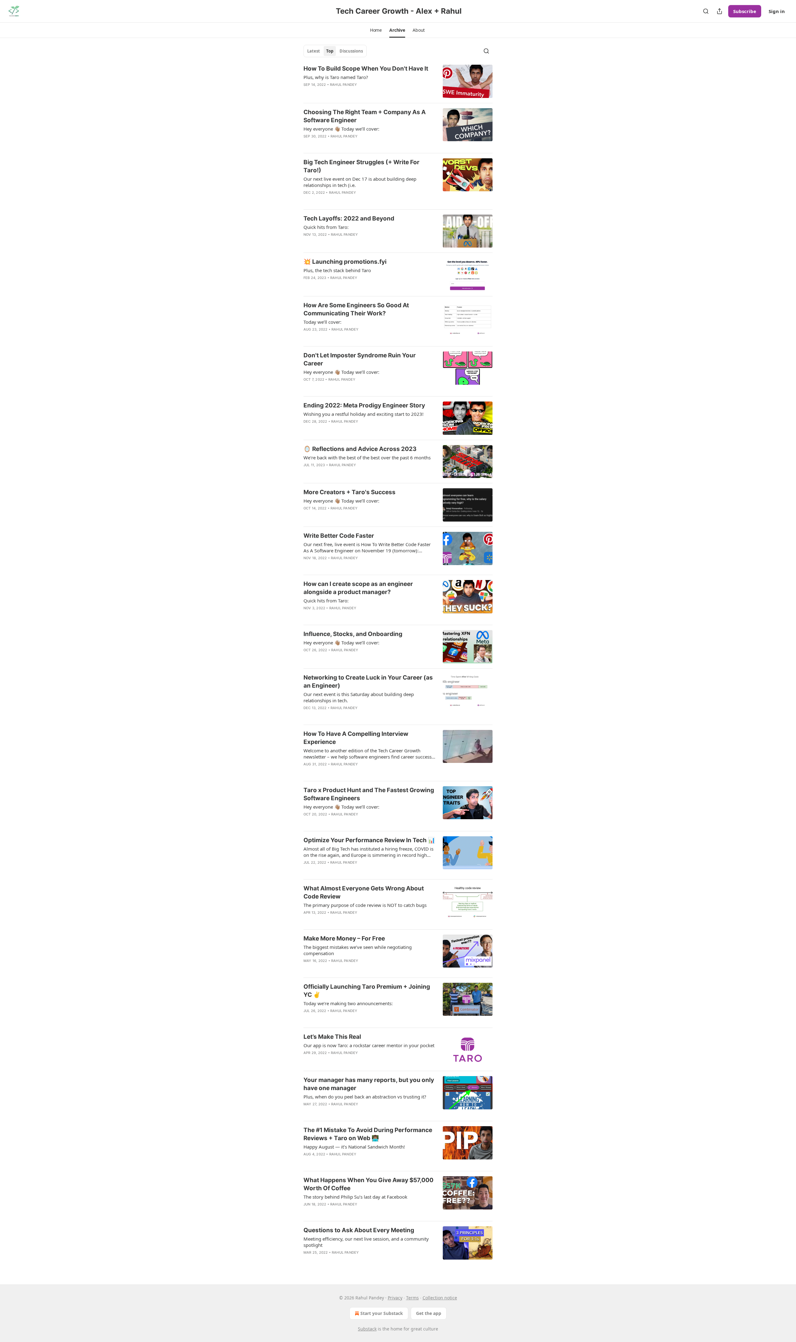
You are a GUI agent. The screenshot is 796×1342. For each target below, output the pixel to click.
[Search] (706, 11)
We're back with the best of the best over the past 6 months (367, 457)
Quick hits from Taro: (326, 227)
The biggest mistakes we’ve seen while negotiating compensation (357, 950)
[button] (376, 30)
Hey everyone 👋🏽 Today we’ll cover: (341, 129)
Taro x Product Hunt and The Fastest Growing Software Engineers (368, 794)
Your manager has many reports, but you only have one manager (368, 1084)
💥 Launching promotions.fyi (344, 261)
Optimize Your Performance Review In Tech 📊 (369, 840)
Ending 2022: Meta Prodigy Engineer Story (364, 405)
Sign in (777, 11)
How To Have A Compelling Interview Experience (355, 737)
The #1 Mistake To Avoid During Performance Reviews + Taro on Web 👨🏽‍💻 (367, 1134)
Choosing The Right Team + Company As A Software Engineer (364, 116)
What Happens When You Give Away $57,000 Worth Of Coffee (368, 1184)
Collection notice (440, 1298)
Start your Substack (381, 1313)
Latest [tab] (313, 51)
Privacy (395, 1298)
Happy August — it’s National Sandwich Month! (354, 1147)
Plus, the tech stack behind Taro (337, 270)
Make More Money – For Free (344, 938)
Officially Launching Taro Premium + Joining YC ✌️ (366, 990)
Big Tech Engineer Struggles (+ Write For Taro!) (361, 166)
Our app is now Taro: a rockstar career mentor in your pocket (368, 1045)
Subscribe (744, 11)
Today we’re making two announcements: (348, 1003)
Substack (367, 1329)
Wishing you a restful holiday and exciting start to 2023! (363, 414)
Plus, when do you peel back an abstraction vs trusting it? (364, 1097)
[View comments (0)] (351, 92)
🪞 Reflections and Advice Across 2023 (360, 449)
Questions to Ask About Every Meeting (358, 1230)
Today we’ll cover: (322, 322)
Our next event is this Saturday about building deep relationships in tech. (358, 697)
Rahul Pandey (343, 84)
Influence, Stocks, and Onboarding (352, 634)
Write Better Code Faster (338, 535)
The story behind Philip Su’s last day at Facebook (355, 1197)
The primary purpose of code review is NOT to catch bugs (365, 905)
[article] (398, 81)
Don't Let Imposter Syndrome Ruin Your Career (359, 359)
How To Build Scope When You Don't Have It (365, 68)
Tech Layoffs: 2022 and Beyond (348, 218)
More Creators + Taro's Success (349, 492)
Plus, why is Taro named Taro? (335, 77)
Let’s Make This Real (332, 1036)
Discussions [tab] (351, 51)
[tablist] (335, 51)
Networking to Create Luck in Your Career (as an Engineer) (368, 681)
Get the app (428, 1313)
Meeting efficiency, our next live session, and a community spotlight (366, 1242)
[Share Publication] (719, 11)
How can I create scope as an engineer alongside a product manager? (358, 588)
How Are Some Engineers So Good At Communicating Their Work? (356, 309)
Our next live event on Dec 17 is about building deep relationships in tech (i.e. (359, 182)
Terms (412, 1298)
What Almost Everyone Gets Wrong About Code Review (363, 892)
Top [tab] (329, 51)
